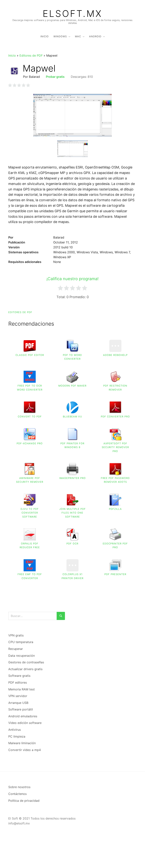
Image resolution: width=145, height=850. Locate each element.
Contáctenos (17, 794)
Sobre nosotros (19, 787)
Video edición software (25, 723)
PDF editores (17, 682)
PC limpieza (16, 736)
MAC (78, 36)
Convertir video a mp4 (24, 750)
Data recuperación (21, 655)
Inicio (44, 36)
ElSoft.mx (72, 13)
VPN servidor (17, 696)
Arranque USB (18, 703)
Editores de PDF (31, 55)
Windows (60, 36)
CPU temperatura (20, 642)
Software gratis (19, 676)
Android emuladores (22, 716)
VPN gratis (16, 635)
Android (95, 36)
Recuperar (15, 649)
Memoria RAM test (21, 689)
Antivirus (14, 729)
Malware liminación (22, 743)
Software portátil (20, 709)
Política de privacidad (23, 800)
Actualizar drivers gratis (25, 669)
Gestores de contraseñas (26, 662)
